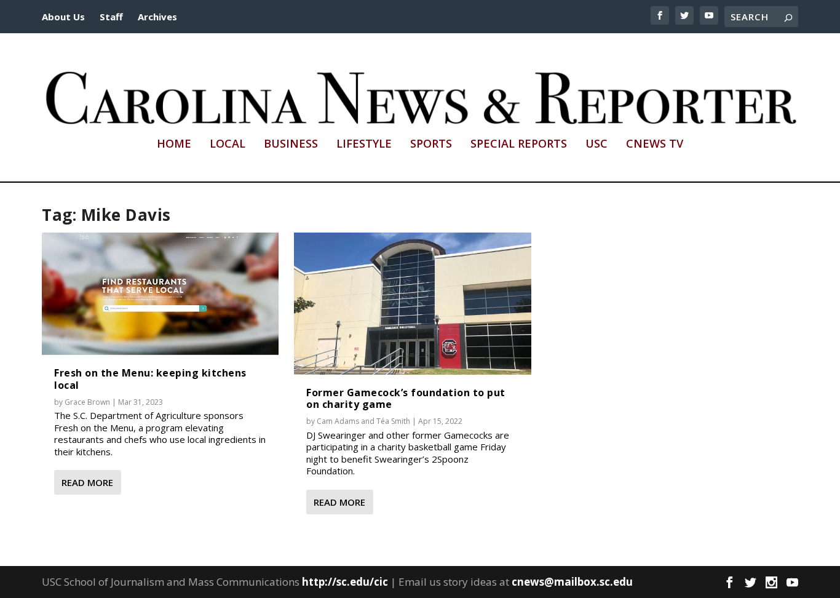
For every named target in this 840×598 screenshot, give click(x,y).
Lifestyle (364, 144)
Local (227, 144)
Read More (87, 482)
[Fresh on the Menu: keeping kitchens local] (160, 294)
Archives (157, 16)
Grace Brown (87, 402)
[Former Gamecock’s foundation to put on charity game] (412, 304)
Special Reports (518, 144)
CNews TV (654, 144)
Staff (111, 16)
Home (174, 144)
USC (596, 144)
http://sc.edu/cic (345, 582)
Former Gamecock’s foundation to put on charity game (405, 398)
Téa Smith (393, 421)
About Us (63, 16)
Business (291, 144)
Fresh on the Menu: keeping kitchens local (150, 378)
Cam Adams (338, 421)
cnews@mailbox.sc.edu (572, 582)
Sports (431, 144)
